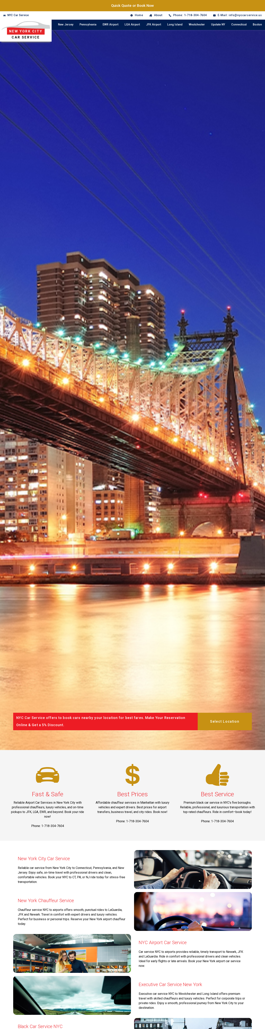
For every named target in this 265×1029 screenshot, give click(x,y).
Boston (257, 24)
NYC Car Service (18, 15)
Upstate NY (218, 24)
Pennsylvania (88, 24)
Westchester (197, 24)
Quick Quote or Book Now (132, 5)
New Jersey (65, 24)
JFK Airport (153, 24)
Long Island (175, 24)
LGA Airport (132, 24)
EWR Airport (110, 24)
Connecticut (239, 24)
